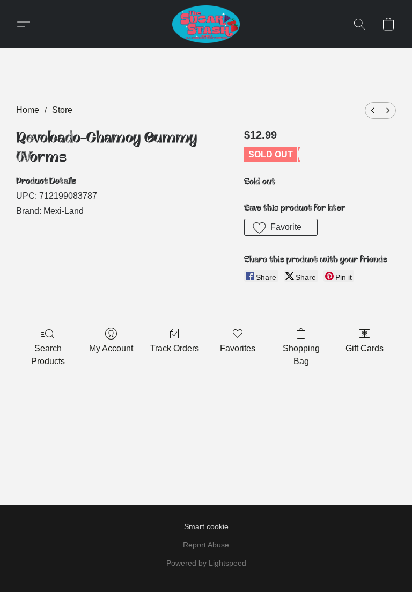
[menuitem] (372, 110)
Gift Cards (364, 348)
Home (27, 109)
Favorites (237, 348)
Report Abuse (206, 544)
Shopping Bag (301, 355)
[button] (206, 24)
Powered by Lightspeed (206, 563)
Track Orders (174, 348)
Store (62, 109)
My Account (111, 348)
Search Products (48, 355)
